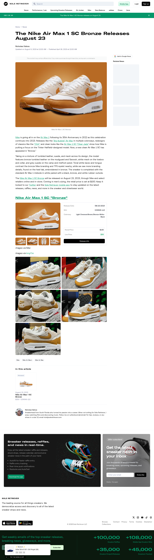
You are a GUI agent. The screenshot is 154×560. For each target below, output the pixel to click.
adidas (111, 10)
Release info (84, 241)
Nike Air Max (39, 360)
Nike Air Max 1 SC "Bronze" (41, 198)
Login (137, 4)
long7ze (30, 253)
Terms (131, 522)
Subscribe (140, 475)
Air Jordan (80, 10)
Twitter (32, 185)
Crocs (120, 10)
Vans (128, 10)
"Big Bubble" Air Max (63, 140)
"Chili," (37, 144)
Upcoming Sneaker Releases (61, 10)
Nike (89, 10)
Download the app (16, 477)
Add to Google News (124, 56)
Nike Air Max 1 (27, 360)
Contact (116, 522)
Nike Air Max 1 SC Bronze (32, 178)
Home (17, 27)
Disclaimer (148, 522)
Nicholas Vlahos (22, 46)
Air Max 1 (44, 137)
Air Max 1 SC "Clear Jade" (76, 144)
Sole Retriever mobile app (57, 185)
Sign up (146, 4)
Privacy (124, 522)
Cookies (139, 522)
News (26, 10)
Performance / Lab (39, 10)
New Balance (100, 10)
